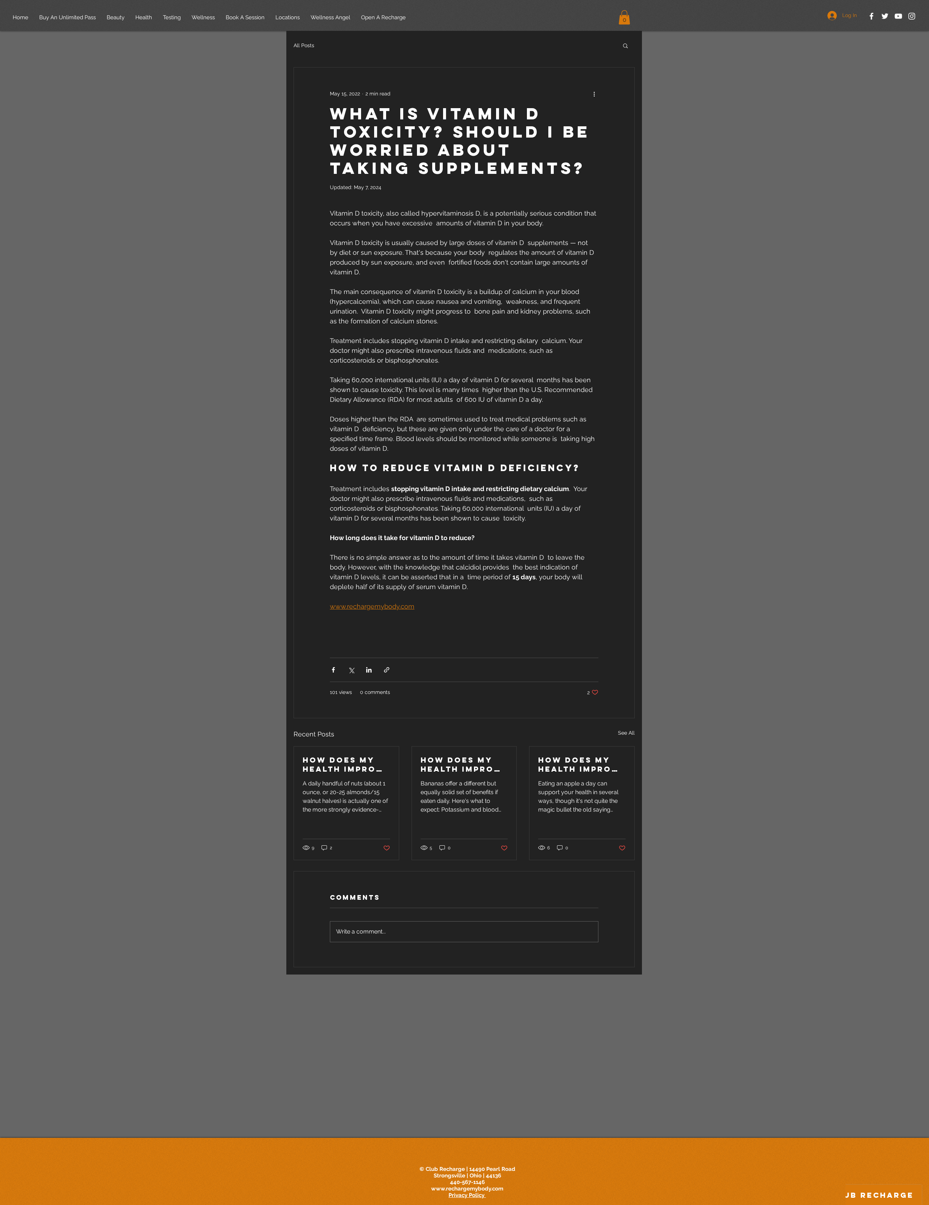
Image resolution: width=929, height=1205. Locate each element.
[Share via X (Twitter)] (351, 669)
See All (626, 733)
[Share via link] (386, 669)
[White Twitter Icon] (884, 16)
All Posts (304, 45)
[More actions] (594, 93)
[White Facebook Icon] (871, 16)
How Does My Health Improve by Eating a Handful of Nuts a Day (346, 764)
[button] (624, 17)
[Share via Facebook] (333, 669)
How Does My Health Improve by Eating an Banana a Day (464, 764)
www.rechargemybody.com (467, 1188)
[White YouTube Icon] (898, 16)
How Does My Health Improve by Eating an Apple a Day (581, 764)
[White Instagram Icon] (911, 16)
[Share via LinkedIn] (368, 669)
